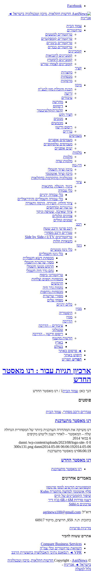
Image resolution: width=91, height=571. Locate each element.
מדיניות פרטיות (80, 528)
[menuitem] (41, 26)
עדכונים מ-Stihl (80, 504)
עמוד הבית (53, 412)
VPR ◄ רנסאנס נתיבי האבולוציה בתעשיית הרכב (46, 552)
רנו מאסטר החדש (76, 460)
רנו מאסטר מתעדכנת (73, 420)
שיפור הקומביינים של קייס (72, 496)
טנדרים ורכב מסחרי (77, 412)
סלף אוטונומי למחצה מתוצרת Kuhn (65, 491)
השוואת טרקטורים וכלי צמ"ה (61, 548)
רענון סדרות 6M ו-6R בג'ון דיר (69, 500)
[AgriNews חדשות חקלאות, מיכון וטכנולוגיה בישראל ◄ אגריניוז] (45, 18)
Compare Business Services (61, 544)
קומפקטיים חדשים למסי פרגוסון (68, 487)
